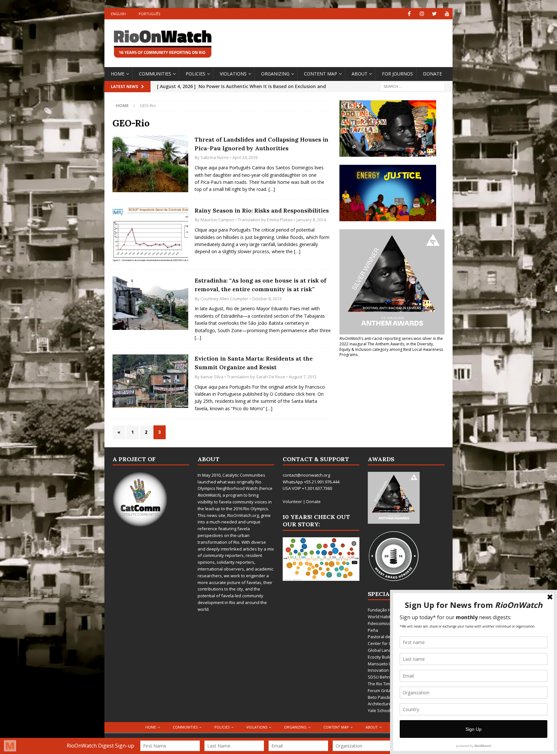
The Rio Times (381, 684)
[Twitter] (434, 13)
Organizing (275, 74)
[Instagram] (421, 13)
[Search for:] (412, 86)
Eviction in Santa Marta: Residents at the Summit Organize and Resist (254, 363)
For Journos (397, 74)
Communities (155, 74)
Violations (233, 74)
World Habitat (381, 617)
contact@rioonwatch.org (306, 475)
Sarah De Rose (270, 377)
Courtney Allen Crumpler (224, 299)
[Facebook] (409, 13)
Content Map (320, 74)
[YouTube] (447, 13)
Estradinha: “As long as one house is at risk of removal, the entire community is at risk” (260, 285)
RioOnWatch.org (243, 515)
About (359, 74)
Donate (432, 74)
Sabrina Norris (214, 157)
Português (149, 13)
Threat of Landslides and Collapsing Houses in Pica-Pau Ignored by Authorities (261, 144)
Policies (195, 74)
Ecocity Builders (383, 657)
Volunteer (292, 501)
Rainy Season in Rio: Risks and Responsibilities (262, 210)
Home (117, 74)
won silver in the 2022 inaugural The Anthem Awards (391, 341)
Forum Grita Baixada (388, 690)
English (118, 13)
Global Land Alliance (387, 650)
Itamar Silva (211, 377)
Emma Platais (280, 220)
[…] (272, 189)
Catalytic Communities (243, 475)
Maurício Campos (217, 220)
